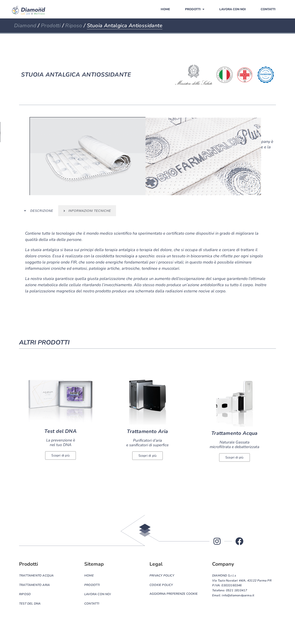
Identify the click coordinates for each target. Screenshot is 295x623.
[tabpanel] (147, 265)
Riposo (73, 25)
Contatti (268, 9)
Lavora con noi (232, 9)
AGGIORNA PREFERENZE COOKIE (174, 594)
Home (165, 9)
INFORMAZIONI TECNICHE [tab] (88, 210)
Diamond (25, 25)
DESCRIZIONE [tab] (39, 210)
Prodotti (192, 9)
